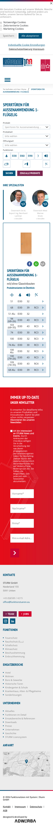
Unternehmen (12, 729)
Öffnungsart (8, 141)
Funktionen (8, 150)
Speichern (8, 35)
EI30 (14, 156)
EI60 (22, 156)
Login (43, 65)
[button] (29, 263)
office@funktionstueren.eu (16, 601)
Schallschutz (46, 156)
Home (23, 89)
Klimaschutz (6, 164)
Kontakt (7, 807)
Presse (8, 725)
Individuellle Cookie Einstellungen (26, 45)
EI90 (30, 156)
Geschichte (10, 733)
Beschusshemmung (26, 164)
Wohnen (9, 676)
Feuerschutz (6, 156)
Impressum (38, 48)
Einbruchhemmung (46, 164)
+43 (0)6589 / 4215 (13, 598)
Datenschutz (36, 807)
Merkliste (47, 65)
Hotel (8, 672)
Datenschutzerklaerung (20, 48)
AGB (5, 811)
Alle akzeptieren (30, 35)
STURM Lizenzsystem (16, 736)
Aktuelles (9, 711)
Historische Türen (14, 683)
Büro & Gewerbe (13, 680)
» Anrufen (18, 218)
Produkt (6, 123)
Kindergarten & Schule (16, 687)
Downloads (11, 722)
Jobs (26, 614)
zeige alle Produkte (30, 173)
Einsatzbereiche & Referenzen (20, 718)
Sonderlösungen (13, 694)
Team (11, 614)
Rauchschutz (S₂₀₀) (38, 156)
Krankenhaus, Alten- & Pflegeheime (23, 691)
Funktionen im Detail (15, 714)
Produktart (8, 132)
